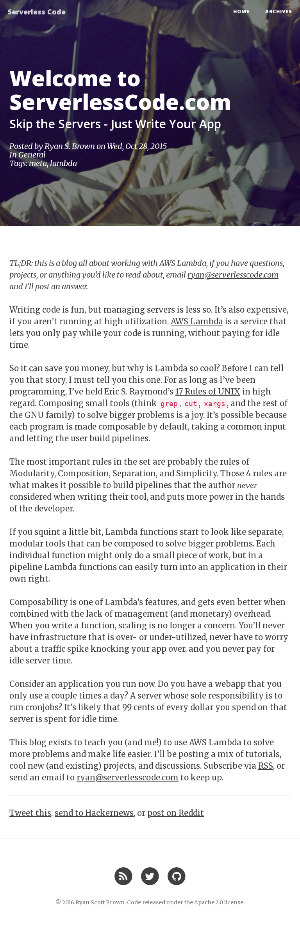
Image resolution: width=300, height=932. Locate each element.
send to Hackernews (94, 813)
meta (38, 163)
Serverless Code (37, 11)
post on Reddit (175, 813)
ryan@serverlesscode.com (233, 274)
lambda (63, 163)
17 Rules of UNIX (207, 391)
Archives (278, 11)
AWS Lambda (197, 321)
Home (241, 11)
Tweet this (30, 813)
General (32, 154)
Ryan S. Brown (70, 146)
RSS (265, 766)
